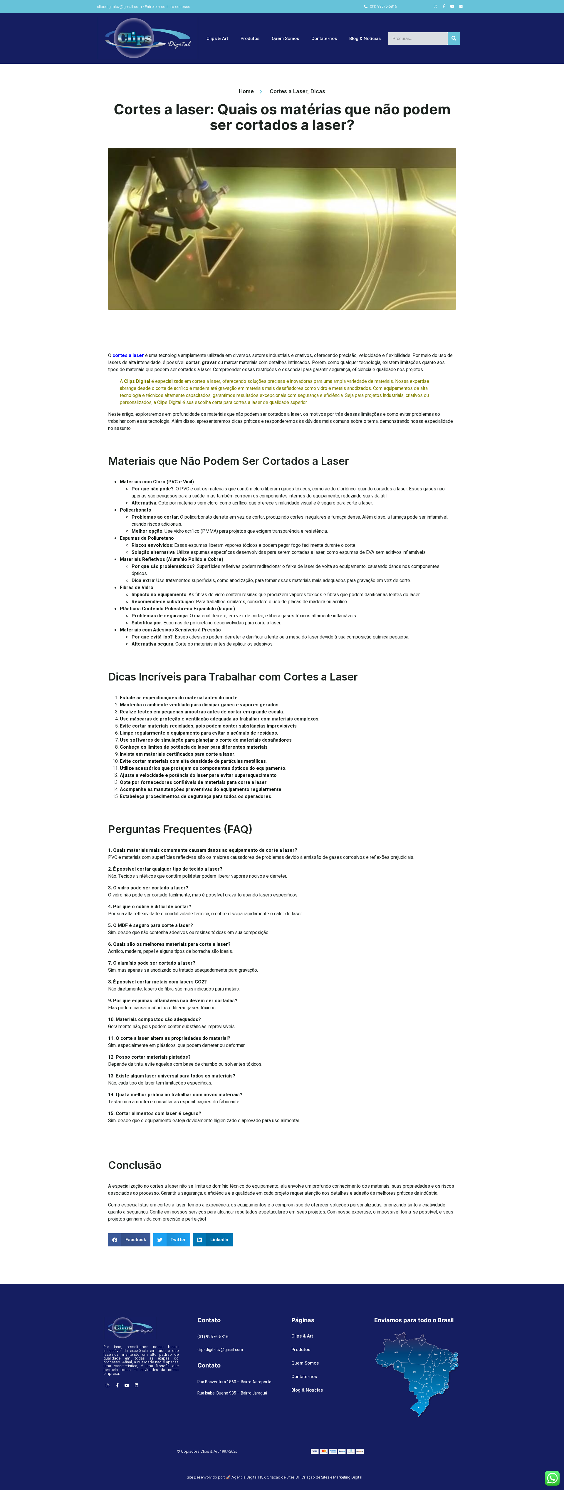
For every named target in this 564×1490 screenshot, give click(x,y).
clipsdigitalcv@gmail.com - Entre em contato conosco (143, 6)
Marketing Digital (347, 1477)
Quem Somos (285, 38)
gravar (209, 362)
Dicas (317, 91)
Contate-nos (324, 38)
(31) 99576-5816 (213, 1337)
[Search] (454, 38)
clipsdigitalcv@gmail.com (220, 1350)
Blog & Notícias (365, 38)
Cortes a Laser (288, 91)
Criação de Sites (315, 1477)
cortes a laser (128, 355)
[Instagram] (435, 6)
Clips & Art (217, 38)
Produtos (250, 38)
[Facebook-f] (443, 6)
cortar (193, 362)
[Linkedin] (460, 6)
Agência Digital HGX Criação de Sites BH (266, 1477)
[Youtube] (452, 6)
